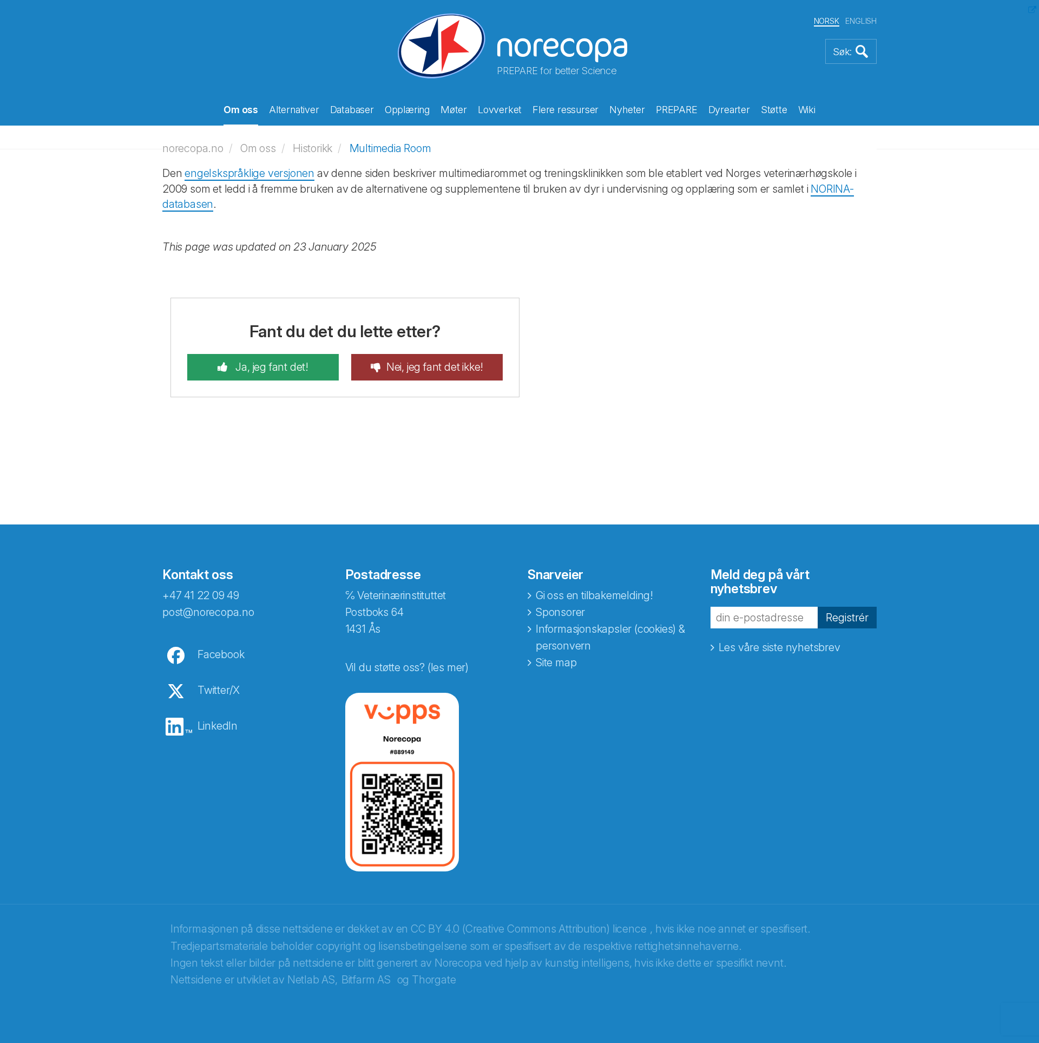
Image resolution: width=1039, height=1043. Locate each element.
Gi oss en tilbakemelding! (594, 595)
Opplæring (407, 109)
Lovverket (500, 109)
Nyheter (627, 109)
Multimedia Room (390, 148)
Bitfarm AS (366, 979)
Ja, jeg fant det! (270, 366)
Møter (453, 109)
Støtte (774, 109)
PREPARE (677, 109)
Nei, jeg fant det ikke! (434, 366)
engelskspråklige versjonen (249, 173)
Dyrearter (729, 109)
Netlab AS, (312, 979)
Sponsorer (560, 612)
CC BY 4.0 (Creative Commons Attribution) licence (528, 928)
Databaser (352, 109)
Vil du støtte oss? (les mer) (407, 667)
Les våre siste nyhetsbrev (779, 647)
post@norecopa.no (208, 612)
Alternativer (294, 109)
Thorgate (434, 979)
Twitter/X (219, 690)
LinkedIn (218, 725)
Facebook (221, 654)
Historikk (312, 148)
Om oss (240, 109)
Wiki (807, 109)
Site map (556, 662)
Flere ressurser (565, 109)
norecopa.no (192, 148)
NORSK (826, 20)
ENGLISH (861, 20)
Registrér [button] (847, 617)
